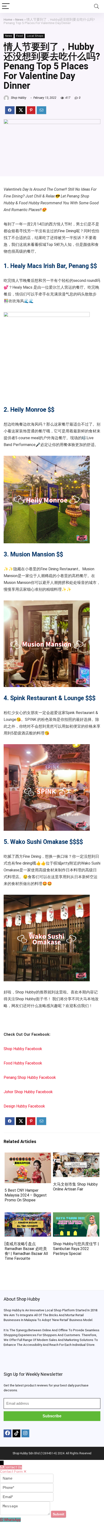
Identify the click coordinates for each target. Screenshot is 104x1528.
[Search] (96, 6)
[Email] (26, 1497)
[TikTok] (16, 1433)
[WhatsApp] (2, 1520)
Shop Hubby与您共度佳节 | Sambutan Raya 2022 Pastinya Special (76, 1249)
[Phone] (26, 1487)
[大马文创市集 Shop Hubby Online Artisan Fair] (76, 1155)
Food (19, 35)
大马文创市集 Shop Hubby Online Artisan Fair (75, 1186)
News (19, 19)
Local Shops (35, 35)
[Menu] (6, 6)
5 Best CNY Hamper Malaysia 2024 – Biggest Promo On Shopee (26, 1195)
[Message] (25, 1514)
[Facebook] (7, 1433)
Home (8, 19)
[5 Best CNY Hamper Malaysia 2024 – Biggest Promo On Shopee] (28, 1155)
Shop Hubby (18, 97)
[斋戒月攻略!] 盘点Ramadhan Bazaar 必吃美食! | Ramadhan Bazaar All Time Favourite (26, 1251)
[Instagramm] (25, 1433)
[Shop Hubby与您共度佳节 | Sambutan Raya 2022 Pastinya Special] (76, 1215)
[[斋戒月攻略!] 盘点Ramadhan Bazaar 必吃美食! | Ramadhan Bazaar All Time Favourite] (28, 1215)
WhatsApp (12, 1520)
